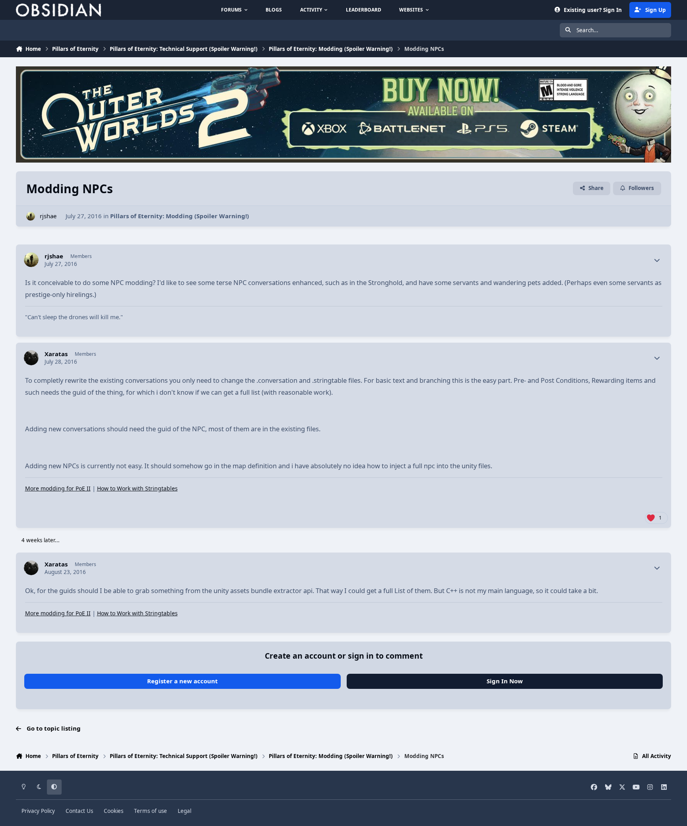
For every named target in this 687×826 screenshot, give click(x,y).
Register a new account (182, 681)
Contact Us (79, 810)
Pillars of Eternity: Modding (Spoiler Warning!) (179, 216)
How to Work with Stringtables (137, 488)
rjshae (48, 216)
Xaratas (56, 354)
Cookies (113, 810)
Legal (184, 810)
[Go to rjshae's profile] (30, 216)
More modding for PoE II (58, 488)
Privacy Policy (38, 810)
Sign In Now (505, 681)
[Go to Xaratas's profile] (31, 357)
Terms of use (150, 810)
